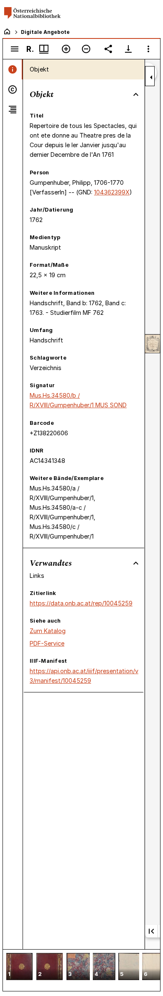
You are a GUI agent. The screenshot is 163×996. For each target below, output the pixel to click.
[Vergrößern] (66, 49)
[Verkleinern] (86, 49)
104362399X (112, 192)
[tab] (13, 69)
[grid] (81, 970)
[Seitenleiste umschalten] (15, 49)
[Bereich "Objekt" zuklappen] (136, 94)
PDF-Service (47, 643)
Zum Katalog (48, 630)
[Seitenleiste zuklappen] (151, 77)
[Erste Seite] (151, 931)
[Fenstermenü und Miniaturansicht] (44, 49)
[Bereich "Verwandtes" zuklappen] (136, 563)
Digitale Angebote (45, 32)
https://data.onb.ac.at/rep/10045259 (81, 603)
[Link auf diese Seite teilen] (108, 49)
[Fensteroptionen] (148, 49)
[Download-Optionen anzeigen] (128, 49)
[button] (19, 967)
